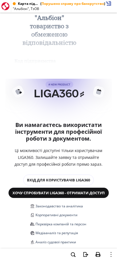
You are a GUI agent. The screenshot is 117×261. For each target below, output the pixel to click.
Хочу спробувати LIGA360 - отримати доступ (58, 192)
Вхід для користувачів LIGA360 (58, 180)
